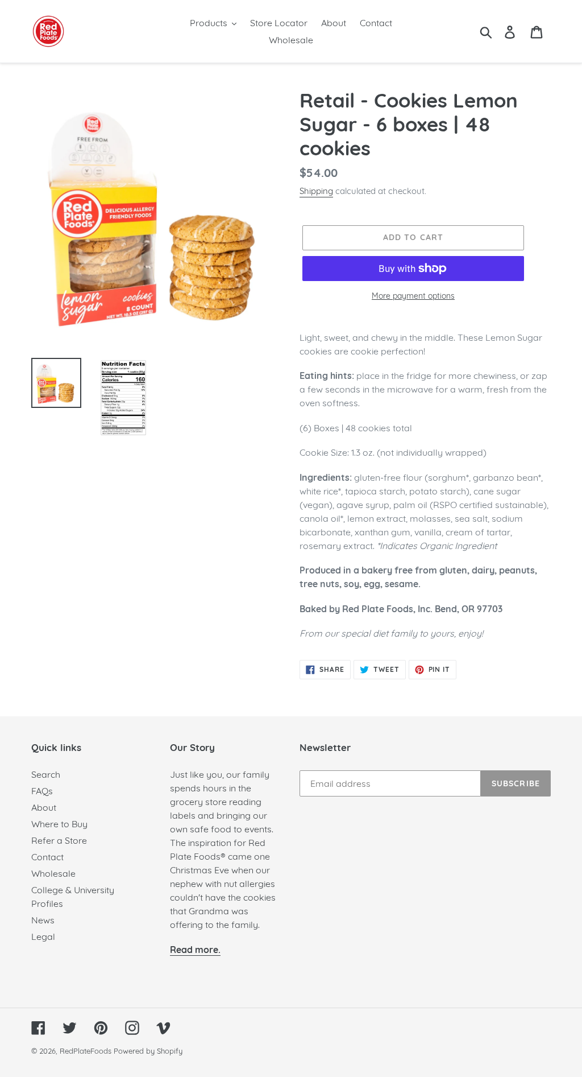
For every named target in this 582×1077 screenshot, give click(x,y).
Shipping (316, 190)
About (43, 807)
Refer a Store (59, 840)
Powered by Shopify (148, 1050)
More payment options (413, 296)
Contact (47, 857)
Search (45, 774)
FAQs (42, 791)
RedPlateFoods (85, 1050)
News (43, 920)
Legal (43, 936)
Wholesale (53, 873)
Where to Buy (59, 824)
